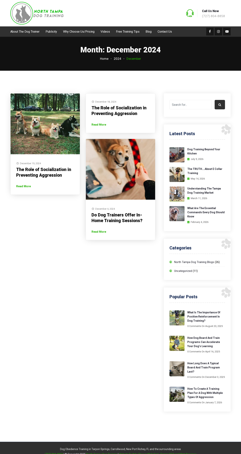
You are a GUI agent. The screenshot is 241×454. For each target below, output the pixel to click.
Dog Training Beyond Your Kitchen (203, 151)
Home (104, 59)
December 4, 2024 (105, 208)
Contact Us (165, 31)
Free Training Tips (128, 31)
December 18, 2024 (105, 101)
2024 (117, 59)
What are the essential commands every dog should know (206, 212)
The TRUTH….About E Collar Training (204, 171)
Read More (23, 186)
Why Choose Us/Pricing (79, 31)
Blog (149, 31)
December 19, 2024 (30, 163)
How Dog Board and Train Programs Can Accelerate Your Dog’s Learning (203, 342)
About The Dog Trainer (25, 31)
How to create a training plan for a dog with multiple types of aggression (205, 393)
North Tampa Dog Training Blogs (194, 262)
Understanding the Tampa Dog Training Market (204, 190)
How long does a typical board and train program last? (203, 367)
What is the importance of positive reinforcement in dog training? (203, 316)
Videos (105, 31)
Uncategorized (183, 271)
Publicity (51, 31)
